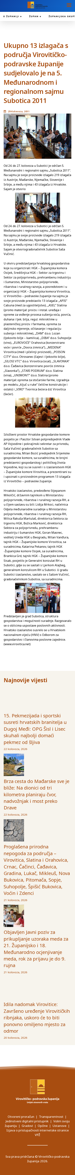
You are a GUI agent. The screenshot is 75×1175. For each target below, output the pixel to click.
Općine (43, 1126)
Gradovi (27, 1126)
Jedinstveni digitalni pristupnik (27, 1121)
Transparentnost (51, 1116)
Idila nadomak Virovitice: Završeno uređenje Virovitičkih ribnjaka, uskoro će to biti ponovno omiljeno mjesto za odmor (37, 1017)
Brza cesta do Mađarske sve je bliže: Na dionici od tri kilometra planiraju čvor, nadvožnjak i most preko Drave (36, 794)
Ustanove (59, 1126)
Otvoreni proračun (21, 1116)
